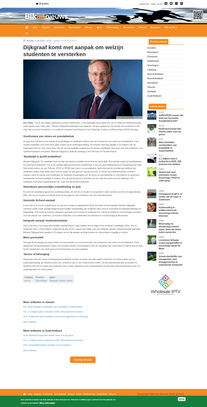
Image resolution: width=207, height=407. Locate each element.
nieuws (27, 280)
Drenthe (151, 48)
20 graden (43, 3)
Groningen (153, 65)
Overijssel (152, 83)
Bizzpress (155, 27)
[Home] (46, 16)
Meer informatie (47, 403)
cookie (153, 4)
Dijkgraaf (53, 280)
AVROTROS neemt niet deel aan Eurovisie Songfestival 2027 (171, 118)
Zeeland (151, 91)
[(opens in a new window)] (166, 4)
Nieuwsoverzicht (26, 27)
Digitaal (46, 27)
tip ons (160, 4)
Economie (59, 27)
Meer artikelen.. (30, 322)
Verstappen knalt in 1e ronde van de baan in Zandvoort (170, 197)
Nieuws (142, 27)
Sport (99, 27)
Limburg (151, 70)
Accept (181, 399)
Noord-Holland (155, 78)
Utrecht (151, 87)
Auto (35, 27)
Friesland (152, 56)
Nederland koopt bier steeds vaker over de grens (170, 132)
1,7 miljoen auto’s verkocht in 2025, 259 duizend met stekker (170, 161)
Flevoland (152, 52)
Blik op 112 (170, 27)
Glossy (88, 27)
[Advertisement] (83, 316)
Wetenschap (113, 27)
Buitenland (128, 27)
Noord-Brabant (155, 74)
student (62, 280)
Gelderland (153, 61)
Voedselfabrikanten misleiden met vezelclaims (50, 345)
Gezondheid (74, 27)
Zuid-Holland (41, 280)
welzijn (69, 280)
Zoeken (26, 33)
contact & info (144, 4)
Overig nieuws (83, 359)
